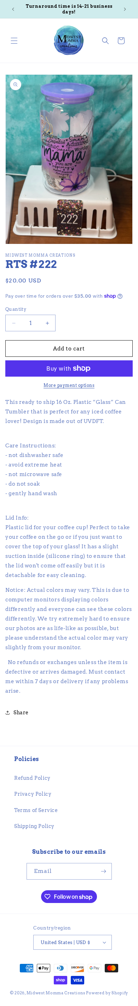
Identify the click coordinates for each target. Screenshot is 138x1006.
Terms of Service (36, 810)
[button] (14, 40)
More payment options (69, 385)
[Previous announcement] (13, 9)
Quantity (15, 309)
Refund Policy (32, 778)
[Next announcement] (125, 9)
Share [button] (21, 712)
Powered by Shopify (107, 992)
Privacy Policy (32, 794)
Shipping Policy (34, 826)
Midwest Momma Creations (56, 992)
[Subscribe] (103, 871)
